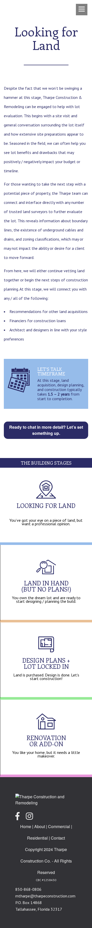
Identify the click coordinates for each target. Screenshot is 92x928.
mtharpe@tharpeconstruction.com (45, 895)
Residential (37, 838)
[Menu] (81, 9)
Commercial (59, 826)
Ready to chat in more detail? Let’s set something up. (46, 430)
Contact (58, 838)
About (39, 826)
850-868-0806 (28, 889)
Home (25, 826)
